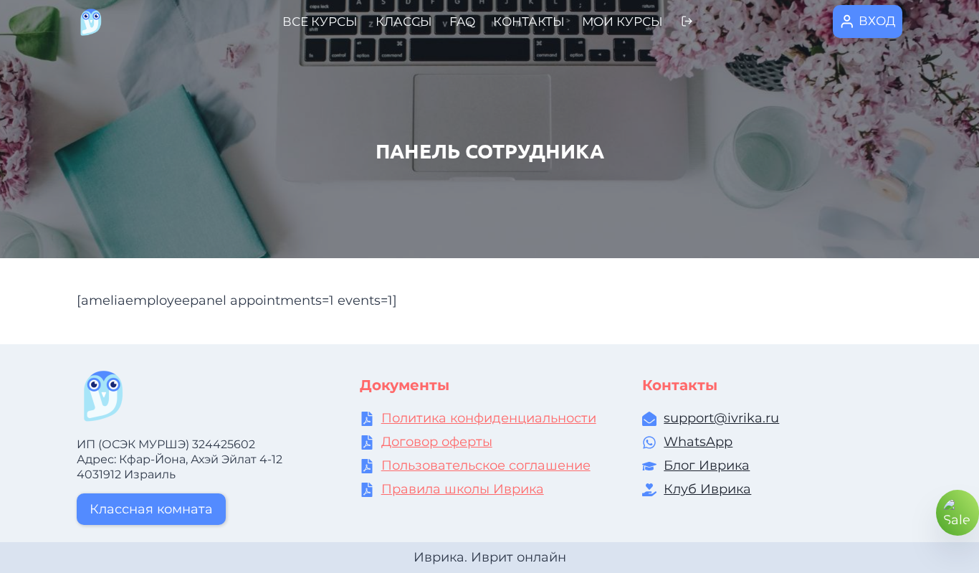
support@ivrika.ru (721, 418)
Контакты (529, 21)
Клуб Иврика (707, 489)
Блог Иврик (703, 465)
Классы (404, 21)
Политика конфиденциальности (488, 418)
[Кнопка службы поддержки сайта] (957, 513)
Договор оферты (436, 442)
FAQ (462, 21)
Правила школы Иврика (462, 489)
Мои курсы (622, 21)
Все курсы (320, 21)
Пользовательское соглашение (486, 465)
